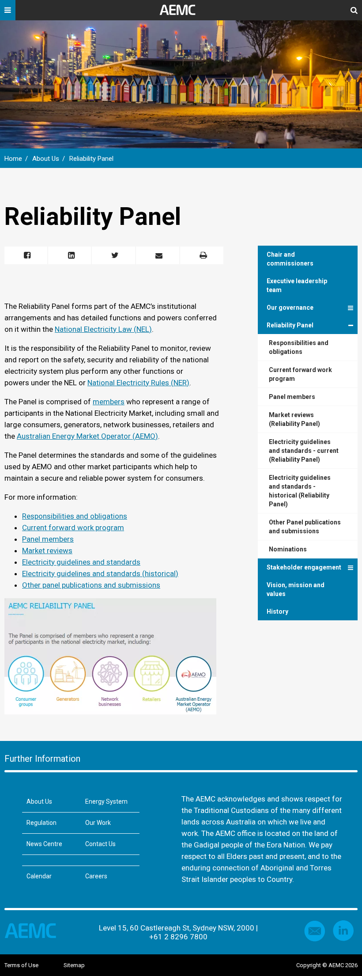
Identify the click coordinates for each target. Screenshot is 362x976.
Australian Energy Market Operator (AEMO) (87, 436)
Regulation (41, 822)
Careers (96, 876)
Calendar (39, 876)
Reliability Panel (91, 159)
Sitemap (74, 965)
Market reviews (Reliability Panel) (294, 419)
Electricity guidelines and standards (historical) (100, 573)
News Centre (44, 843)
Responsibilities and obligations (74, 516)
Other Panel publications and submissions (305, 527)
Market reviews (47, 550)
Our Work (98, 822)
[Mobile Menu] (7, 13)
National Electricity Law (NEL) (103, 329)
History (277, 611)
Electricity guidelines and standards (81, 562)
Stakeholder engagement (304, 567)
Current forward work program (73, 527)
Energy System (106, 801)
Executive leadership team (297, 285)
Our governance (290, 307)
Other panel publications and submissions (91, 585)
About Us (45, 159)
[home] (180, 13)
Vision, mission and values (295, 589)
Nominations (288, 549)
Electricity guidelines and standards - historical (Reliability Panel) (300, 491)
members (108, 401)
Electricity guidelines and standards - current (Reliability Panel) (304, 450)
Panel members (48, 539)
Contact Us (100, 843)
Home (13, 159)
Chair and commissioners (290, 259)
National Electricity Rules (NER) (138, 382)
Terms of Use (21, 965)
